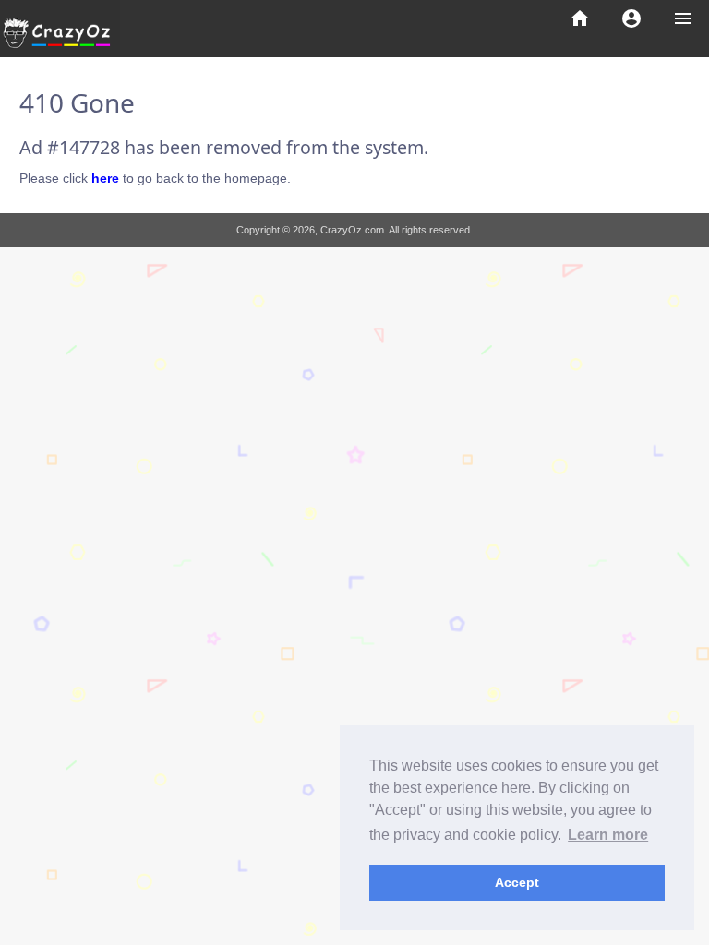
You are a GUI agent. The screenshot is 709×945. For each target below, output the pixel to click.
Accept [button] (517, 882)
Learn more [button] (608, 835)
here (105, 178)
